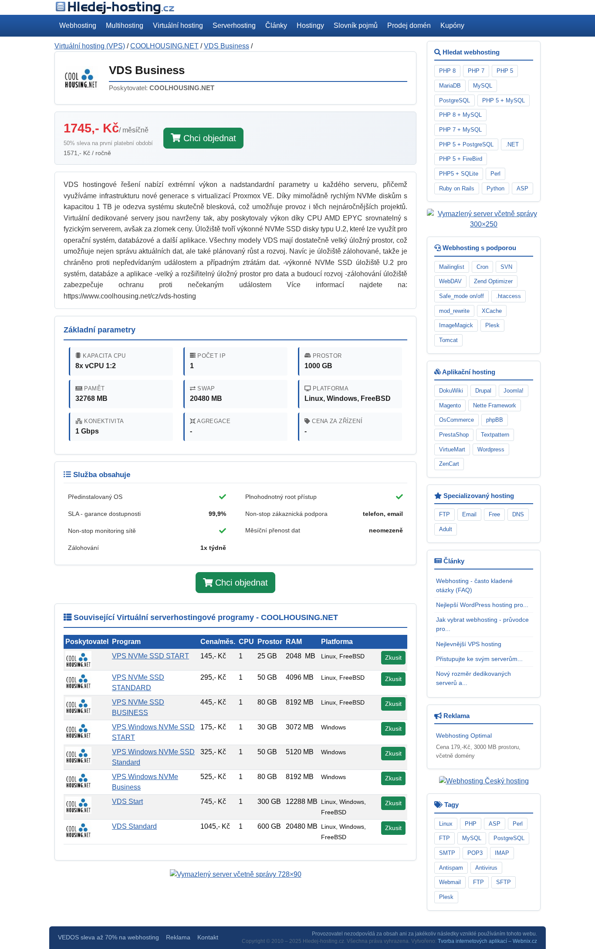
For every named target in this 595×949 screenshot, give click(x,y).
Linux (446, 823)
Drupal (483, 390)
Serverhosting (234, 25)
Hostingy (310, 25)
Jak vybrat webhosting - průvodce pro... (482, 624)
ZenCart (449, 464)
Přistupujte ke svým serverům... (479, 658)
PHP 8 (447, 71)
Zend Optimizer (493, 281)
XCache (492, 311)
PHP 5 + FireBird (460, 159)
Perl (495, 173)
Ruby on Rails (456, 188)
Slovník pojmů (356, 25)
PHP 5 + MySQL (503, 100)
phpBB (494, 420)
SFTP (503, 882)
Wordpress (490, 449)
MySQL (482, 85)
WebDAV (450, 281)
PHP (471, 823)
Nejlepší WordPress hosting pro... (482, 604)
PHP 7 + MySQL (460, 129)
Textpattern (495, 434)
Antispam (451, 867)
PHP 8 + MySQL (460, 115)
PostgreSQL (454, 100)
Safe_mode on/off (461, 296)
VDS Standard (134, 826)
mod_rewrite (454, 311)
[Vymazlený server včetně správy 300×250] (484, 219)
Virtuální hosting (178, 25)
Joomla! (514, 390)
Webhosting (77, 25)
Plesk (492, 325)
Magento (450, 405)
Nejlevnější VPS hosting (468, 644)
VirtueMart (452, 449)
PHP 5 (505, 71)
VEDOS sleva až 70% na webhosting (108, 937)
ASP (522, 188)
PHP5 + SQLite (458, 173)
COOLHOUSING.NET (164, 46)
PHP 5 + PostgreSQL (466, 144)
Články (276, 25)
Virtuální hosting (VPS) (89, 46)
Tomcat (448, 340)
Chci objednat (208, 138)
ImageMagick (456, 325)
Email (469, 514)
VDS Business (226, 46)
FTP (444, 514)
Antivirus (486, 867)
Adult (445, 529)
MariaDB (450, 85)
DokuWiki (451, 390)
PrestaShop (454, 434)
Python (495, 188)
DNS (518, 514)
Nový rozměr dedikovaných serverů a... (473, 678)
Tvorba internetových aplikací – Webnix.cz (487, 941)
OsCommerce (456, 420)
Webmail (450, 882)
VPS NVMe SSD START (150, 656)
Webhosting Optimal (464, 735)
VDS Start (127, 801)
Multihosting (124, 25)
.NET (512, 144)
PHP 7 (476, 71)
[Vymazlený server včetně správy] (235, 874)
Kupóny (452, 25)
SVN (506, 267)
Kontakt (207, 937)
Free (494, 514)
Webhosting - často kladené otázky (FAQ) (474, 585)
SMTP (447, 853)
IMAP (502, 853)
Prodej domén (409, 25)
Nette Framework (494, 405)
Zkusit (393, 657)
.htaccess (508, 296)
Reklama (178, 937)
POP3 (475, 853)
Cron (482, 267)
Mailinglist (451, 267)
